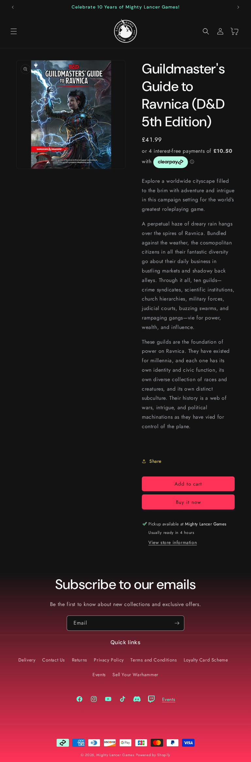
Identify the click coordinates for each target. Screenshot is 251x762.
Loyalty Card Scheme (206, 660)
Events (99, 674)
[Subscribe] (177, 623)
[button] (14, 31)
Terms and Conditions (153, 660)
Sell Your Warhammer (135, 674)
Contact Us (53, 660)
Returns (79, 660)
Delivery (27, 660)
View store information (172, 542)
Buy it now (188, 502)
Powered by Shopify (153, 754)
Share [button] (155, 461)
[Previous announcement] (13, 7)
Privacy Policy (109, 660)
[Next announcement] (238, 7)
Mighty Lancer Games (115, 754)
